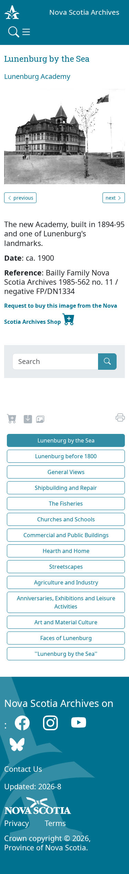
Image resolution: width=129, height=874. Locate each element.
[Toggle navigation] (20, 32)
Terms (55, 823)
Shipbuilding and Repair (66, 488)
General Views (66, 472)
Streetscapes (66, 566)
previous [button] (22, 197)
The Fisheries (66, 503)
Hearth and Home (66, 551)
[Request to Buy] (12, 420)
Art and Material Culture (65, 622)
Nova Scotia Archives (84, 12)
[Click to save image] (64, 136)
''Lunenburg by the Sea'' (66, 654)
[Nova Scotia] (38, 807)
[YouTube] (79, 723)
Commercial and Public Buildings (66, 535)
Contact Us (23, 769)
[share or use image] (40, 420)
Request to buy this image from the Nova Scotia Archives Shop (60, 314)
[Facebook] (22, 723)
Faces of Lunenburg (66, 638)
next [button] (111, 197)
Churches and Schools (66, 519)
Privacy (16, 823)
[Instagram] (50, 723)
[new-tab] (28, 420)
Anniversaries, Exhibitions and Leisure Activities (66, 602)
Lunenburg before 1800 (66, 456)
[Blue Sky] (17, 744)
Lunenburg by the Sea (66, 440)
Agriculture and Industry (66, 582)
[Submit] (107, 361)
